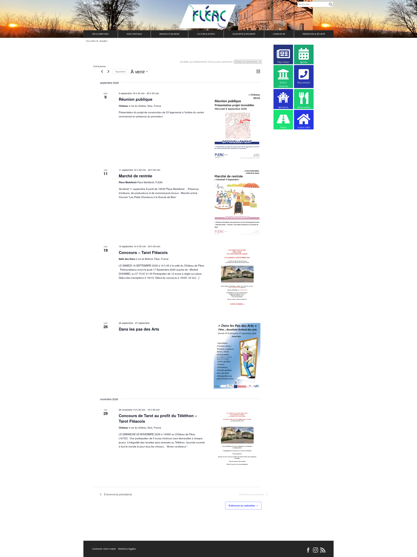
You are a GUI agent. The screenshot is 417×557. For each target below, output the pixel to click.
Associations (283, 107)
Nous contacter (303, 82)
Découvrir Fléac (100, 34)
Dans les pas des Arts (139, 329)
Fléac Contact (283, 62)
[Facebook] (308, 551)
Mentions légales (127, 548)
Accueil (90, 2)
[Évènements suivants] (108, 72)
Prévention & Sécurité (313, 34)
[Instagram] (315, 551)
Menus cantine (303, 107)
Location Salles (303, 127)
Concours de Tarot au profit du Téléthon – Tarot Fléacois (158, 418)
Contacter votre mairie (104, 548)
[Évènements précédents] (102, 72)
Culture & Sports (206, 34)
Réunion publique (135, 99)
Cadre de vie (279, 34)
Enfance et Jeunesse (169, 34)
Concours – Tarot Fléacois (143, 252)
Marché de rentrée (135, 175)
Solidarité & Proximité (243, 34)
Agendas (303, 62)
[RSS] (322, 551)
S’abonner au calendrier (242, 505)
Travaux (283, 127)
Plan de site (105, 2)
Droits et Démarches (283, 83)
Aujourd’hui (120, 71)
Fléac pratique (134, 34)
